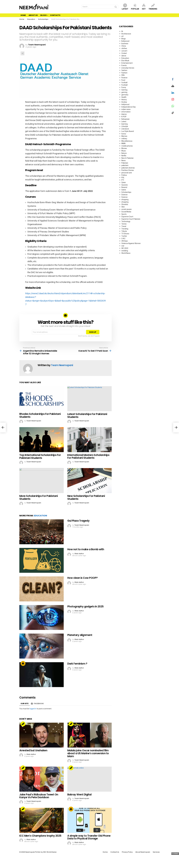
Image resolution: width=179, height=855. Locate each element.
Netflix (123, 156)
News (123, 160)
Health (123, 97)
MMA (123, 143)
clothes (124, 48)
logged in (32, 709)
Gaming (124, 90)
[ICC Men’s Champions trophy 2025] (41, 820)
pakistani (124, 165)
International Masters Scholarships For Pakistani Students (88, 456)
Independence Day (128, 107)
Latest (125, 9)
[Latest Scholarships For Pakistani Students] (89, 398)
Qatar (123, 182)
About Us (33, 15)
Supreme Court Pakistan (130, 219)
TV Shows (125, 234)
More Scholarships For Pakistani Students (38, 497)
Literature (125, 129)
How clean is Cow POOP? (82, 578)
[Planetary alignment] (41, 646)
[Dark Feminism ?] (41, 674)
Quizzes (124, 185)
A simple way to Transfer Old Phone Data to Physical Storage (88, 837)
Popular (135, 9)
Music (123, 151)
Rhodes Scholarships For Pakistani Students (40, 415)
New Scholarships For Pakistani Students (86, 497)
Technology (125, 221)
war (122, 246)
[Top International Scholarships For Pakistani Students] (41, 439)
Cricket (124, 53)
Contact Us (114, 852)
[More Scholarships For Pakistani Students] (41, 480)
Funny (123, 87)
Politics (124, 175)
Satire (123, 190)
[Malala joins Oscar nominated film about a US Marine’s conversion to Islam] (89, 735)
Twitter (124, 236)
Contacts (55, 15)
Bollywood (125, 41)
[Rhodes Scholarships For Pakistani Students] (41, 398)
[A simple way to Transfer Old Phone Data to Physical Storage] (89, 820)
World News (125, 253)
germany (124, 95)
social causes (126, 209)
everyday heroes (127, 68)
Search (115, 7)
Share (22, 53)
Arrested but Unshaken (33, 750)
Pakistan (124, 163)
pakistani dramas (128, 168)
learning (124, 124)
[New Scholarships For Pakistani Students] (89, 480)
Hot (144, 9)
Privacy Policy (127, 852)
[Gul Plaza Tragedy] (41, 531)
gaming (124, 92)
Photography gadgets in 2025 (85, 606)
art (122, 36)
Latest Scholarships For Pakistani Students (87, 415)
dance (123, 56)
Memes (124, 136)
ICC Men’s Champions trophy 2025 (40, 835)
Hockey (124, 102)
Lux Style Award (127, 131)
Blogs (43, 15)
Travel (123, 226)
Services (156, 852)
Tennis (124, 224)
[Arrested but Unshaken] (41, 735)
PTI (122, 180)
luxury (123, 134)
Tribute (124, 231)
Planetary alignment (79, 635)
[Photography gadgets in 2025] (41, 617)
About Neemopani (142, 852)
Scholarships (126, 192)
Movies (124, 148)
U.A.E (123, 238)
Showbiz (124, 204)
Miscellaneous (126, 141)
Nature (124, 153)
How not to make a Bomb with (85, 549)
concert (124, 51)
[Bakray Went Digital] (89, 779)
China (123, 46)
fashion (124, 70)
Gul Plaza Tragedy (78, 520)
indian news (126, 109)
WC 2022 (124, 248)
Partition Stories (127, 170)
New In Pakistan (127, 158)
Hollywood (125, 104)
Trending (153, 9)
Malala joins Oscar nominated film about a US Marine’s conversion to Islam (88, 753)
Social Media (126, 212)
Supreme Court (127, 217)
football (124, 82)
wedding (124, 251)
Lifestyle (124, 126)
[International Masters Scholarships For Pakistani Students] (89, 439)
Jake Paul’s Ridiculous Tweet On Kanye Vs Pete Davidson (38, 796)
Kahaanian (125, 119)
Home (23, 15)
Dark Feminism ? (77, 663)
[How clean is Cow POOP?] (41, 588)
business (124, 43)
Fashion (124, 73)
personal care (126, 173)
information (126, 112)
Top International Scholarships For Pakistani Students (40, 456)
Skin (123, 207)
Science (124, 195)
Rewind (124, 187)
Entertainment (127, 63)
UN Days (124, 241)
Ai (122, 31)
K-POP (123, 117)
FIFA (123, 75)
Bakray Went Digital (79, 794)
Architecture (126, 34)
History (124, 100)
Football (124, 85)
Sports (124, 214)
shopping (124, 199)
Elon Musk (125, 61)
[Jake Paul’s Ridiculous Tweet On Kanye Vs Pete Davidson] (41, 779)
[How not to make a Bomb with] (41, 560)
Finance (124, 78)
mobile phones (127, 146)
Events (124, 65)
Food (123, 80)
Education (40, 515)
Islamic (124, 114)
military (124, 139)
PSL (122, 178)
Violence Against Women (131, 243)
